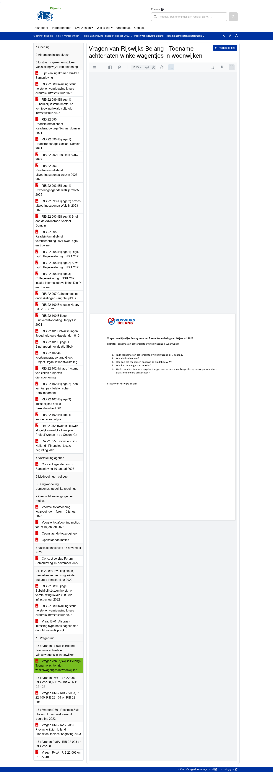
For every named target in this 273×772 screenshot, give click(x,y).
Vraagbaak (123, 27)
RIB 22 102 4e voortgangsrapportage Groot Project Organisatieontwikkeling (56, 358)
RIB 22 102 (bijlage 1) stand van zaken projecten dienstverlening (57, 373)
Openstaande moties (55, 540)
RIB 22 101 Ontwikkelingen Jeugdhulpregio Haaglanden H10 (57, 333)
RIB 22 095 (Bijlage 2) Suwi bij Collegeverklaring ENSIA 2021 (57, 265)
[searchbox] (189, 16)
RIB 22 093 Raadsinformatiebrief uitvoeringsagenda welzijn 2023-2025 (56, 172)
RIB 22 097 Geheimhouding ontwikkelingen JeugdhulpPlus (57, 296)
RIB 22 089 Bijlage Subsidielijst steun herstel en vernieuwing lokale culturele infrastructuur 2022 (54, 593)
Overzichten (83, 27)
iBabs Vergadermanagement (196, 769)
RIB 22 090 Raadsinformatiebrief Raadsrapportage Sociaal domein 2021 (57, 126)
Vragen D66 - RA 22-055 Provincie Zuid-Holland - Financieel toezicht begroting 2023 (58, 729)
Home (58, 36)
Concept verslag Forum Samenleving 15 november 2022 (56, 561)
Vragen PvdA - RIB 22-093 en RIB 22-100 (58, 755)
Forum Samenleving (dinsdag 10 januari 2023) (106, 36)
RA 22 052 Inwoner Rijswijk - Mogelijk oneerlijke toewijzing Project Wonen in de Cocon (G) (57, 430)
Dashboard (40, 27)
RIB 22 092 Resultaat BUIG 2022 (56, 157)
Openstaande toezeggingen (59, 533)
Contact (139, 27)
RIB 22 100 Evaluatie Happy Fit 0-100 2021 (57, 307)
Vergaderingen (61, 27)
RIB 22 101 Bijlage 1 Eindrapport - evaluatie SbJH (54, 344)
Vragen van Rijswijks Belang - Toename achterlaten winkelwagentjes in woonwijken (58, 665)
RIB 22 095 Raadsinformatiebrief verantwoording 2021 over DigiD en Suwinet (56, 238)
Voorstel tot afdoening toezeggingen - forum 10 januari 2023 (56, 511)
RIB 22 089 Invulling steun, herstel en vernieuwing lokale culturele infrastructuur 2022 (56, 89)
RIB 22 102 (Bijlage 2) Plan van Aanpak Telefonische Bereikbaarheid (56, 388)
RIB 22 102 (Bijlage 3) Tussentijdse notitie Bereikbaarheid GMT (53, 404)
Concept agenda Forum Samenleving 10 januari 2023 (54, 466)
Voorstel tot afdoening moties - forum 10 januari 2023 (58, 525)
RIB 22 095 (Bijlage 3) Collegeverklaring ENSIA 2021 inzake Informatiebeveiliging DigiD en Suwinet (58, 280)
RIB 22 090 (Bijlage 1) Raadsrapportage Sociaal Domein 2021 (57, 144)
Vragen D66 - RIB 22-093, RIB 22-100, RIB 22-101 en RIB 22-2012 (58, 697)
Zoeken (155, 9)
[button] (233, 16)
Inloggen (229, 769)
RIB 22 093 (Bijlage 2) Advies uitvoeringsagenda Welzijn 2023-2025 (58, 206)
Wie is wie (103, 27)
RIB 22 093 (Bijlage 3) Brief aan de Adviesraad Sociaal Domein (56, 221)
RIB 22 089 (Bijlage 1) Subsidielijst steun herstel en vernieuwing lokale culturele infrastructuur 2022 (54, 106)
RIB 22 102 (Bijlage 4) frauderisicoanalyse (53, 417)
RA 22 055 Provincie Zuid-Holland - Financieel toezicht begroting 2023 (56, 446)
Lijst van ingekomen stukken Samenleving (57, 75)
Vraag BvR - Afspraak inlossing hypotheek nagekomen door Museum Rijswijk (56, 626)
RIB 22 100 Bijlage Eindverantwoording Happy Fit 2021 (55, 320)
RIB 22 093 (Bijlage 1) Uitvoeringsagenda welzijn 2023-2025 (57, 190)
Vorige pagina (227, 47)
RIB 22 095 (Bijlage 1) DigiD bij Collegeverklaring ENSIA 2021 (57, 254)
